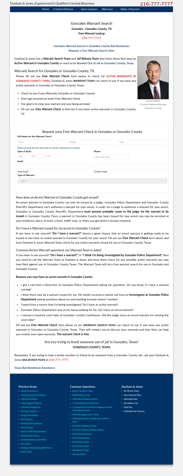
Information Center (80, 442)
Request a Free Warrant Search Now (91, 50)
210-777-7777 (156, 3)
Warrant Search (79, 454)
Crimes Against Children (31, 403)
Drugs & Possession (29, 416)
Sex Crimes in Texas (80, 446)
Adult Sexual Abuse (29, 391)
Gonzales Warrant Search (69, 46)
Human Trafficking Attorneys (33, 432)
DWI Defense (27, 420)
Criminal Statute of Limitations (85, 403)
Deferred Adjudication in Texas (85, 415)
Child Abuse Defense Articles (85, 399)
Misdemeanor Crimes (30, 436)
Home (45, 9)
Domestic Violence (29, 411)
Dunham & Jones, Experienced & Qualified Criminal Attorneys (52, 3)
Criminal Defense (63, 9)
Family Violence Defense (31, 424)
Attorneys (107, 9)
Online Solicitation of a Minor (33, 440)
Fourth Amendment (81, 438)
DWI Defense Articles (82, 434)
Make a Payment (130, 9)
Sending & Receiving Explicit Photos (36, 448)
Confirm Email (100, 172)
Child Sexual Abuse (29, 399)
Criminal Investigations (31, 407)
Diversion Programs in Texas (84, 426)
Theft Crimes (26, 452)
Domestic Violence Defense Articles (88, 430)
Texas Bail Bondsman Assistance (34, 368)
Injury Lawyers (89, 9)
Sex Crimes (25, 444)
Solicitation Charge (80, 450)
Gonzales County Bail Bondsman (109, 46)
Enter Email (22, 172)
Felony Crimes (27, 428)
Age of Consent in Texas (82, 391)
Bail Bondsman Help (81, 395)
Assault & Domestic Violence (33, 395)
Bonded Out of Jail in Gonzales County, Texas (105, 63)
